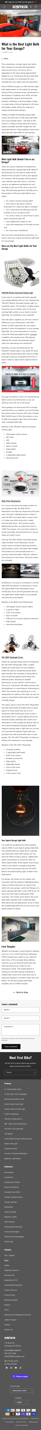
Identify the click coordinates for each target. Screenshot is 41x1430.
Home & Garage (10, 1212)
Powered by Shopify (23, 1418)
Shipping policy (33, 1422)
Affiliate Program (10, 1300)
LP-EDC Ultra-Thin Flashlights (15, 1094)
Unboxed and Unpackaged (14, 1237)
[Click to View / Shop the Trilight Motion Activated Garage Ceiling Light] (20, 288)
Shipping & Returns (11, 1270)
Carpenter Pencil (10, 1148)
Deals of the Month (11, 1187)
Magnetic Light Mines (12, 1158)
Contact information (21, 1425)
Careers (7, 1325)
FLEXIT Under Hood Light (13, 1104)
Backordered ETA (10, 1280)
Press (6, 1310)
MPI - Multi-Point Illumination (15, 1124)
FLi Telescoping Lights (13, 1089)
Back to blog (22, 992)
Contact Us (8, 1330)
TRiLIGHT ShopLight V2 (13, 1119)
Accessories (9, 1172)
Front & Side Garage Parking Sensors (18, 1139)
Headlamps (8, 1207)
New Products (9, 1222)
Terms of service (21, 1422)
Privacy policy (9, 1422)
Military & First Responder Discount (17, 1315)
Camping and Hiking (12, 1182)
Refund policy (35, 1418)
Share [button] (6, 58)
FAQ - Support (9, 1255)
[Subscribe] (34, 1072)
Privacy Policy (9, 1295)
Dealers (7, 1305)
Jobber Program (10, 1320)
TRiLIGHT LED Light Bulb (13, 1129)
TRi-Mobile (8, 1134)
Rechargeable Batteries (13, 1227)
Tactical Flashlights (11, 1232)
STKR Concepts (11, 1418)
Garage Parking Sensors (13, 1197)
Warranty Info (9, 1275)
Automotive (8, 1177)
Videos (7, 1265)
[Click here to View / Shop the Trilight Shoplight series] (20, 653)
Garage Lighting (10, 1202)
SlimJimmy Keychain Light (14, 1099)
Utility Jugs (8, 1241)
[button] (4, 6)
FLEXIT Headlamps (11, 1114)
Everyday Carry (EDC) (12, 1192)
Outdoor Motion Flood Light (14, 1109)
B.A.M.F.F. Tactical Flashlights (15, 1153)
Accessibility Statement (13, 1285)
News (6, 1260)
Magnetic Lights (10, 1217)
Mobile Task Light (11, 1144)
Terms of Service (10, 1290)
